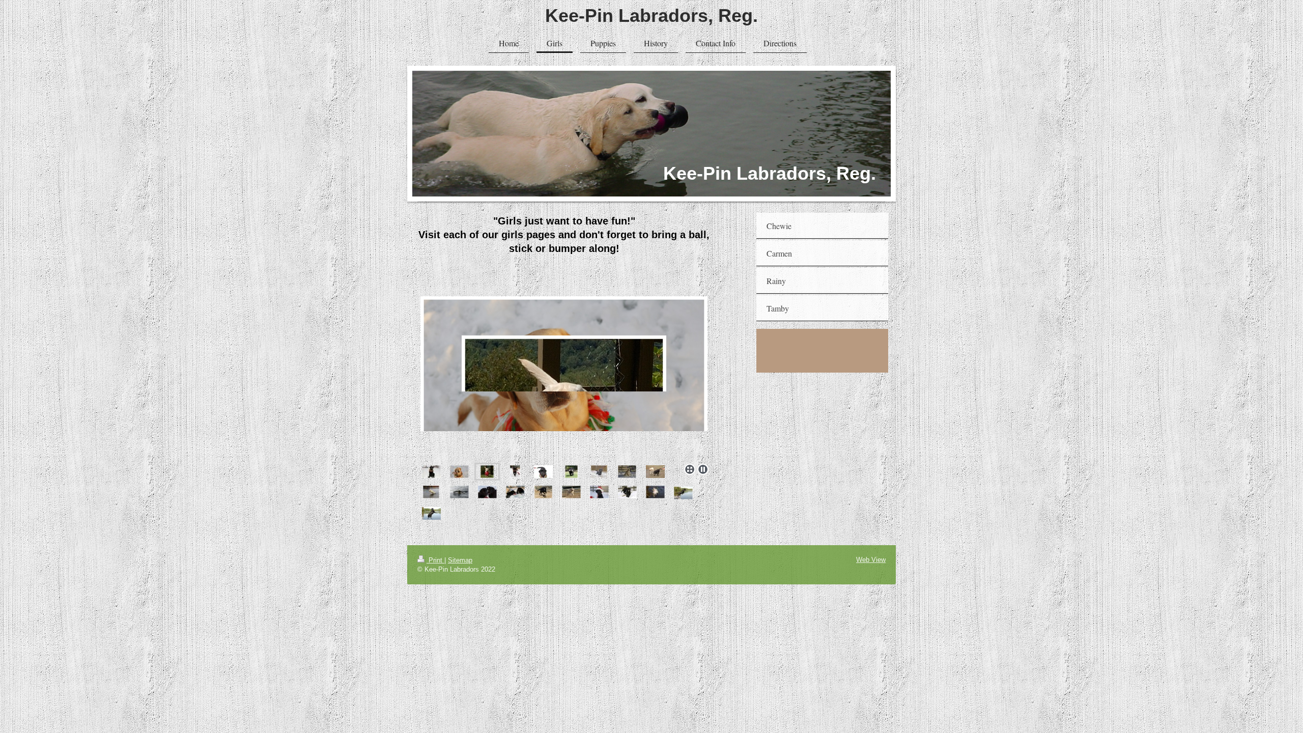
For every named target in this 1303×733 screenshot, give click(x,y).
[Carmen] (459, 471)
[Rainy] (564, 363)
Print (435, 560)
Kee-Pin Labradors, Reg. (651, 15)
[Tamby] (515, 471)
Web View (871, 559)
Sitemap (460, 560)
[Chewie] (431, 471)
